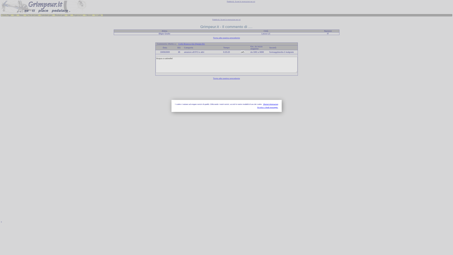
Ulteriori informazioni (270, 104)
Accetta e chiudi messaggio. (267, 107)
